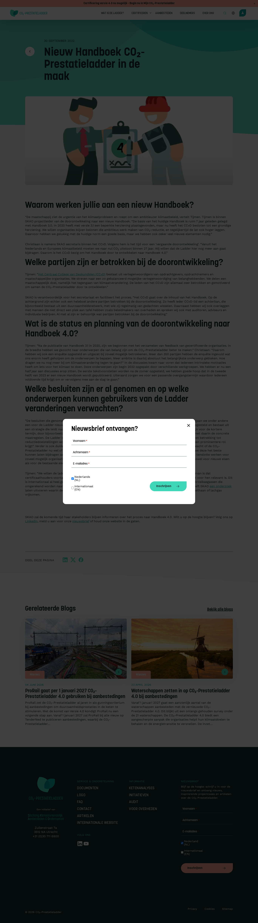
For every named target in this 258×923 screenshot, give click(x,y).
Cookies (210, 908)
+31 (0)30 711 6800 (46, 836)
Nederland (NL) (191, 843)
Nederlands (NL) (82, 478)
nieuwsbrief (80, 521)
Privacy (192, 908)
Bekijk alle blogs (220, 610)
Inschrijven (194, 868)
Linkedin (31, 521)
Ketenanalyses (142, 788)
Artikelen (85, 816)
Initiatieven (138, 795)
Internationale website (97, 823)
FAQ (80, 802)
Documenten (87, 788)
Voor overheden (143, 809)
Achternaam (191, 820)
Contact (84, 809)
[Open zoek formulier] (225, 13)
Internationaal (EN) (193, 852)
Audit (133, 802)
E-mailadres (190, 831)
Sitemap (227, 908)
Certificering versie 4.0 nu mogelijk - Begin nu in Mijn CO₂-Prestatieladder (129, 3)
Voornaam (189, 808)
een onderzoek (221, 486)
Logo (81, 795)
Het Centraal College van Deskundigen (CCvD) (71, 274)
